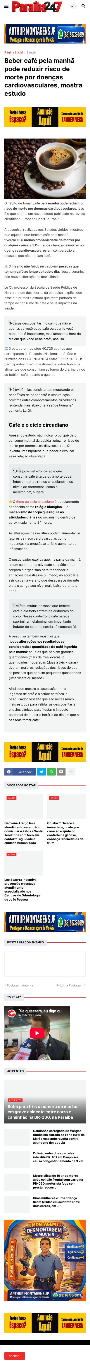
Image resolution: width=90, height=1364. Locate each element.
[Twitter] (41, 772)
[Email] (61, 772)
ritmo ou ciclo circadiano (35, 502)
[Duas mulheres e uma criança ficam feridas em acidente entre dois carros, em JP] (17, 1204)
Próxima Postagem (69, 985)
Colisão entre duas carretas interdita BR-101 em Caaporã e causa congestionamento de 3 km (58, 1157)
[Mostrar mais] (71, 772)
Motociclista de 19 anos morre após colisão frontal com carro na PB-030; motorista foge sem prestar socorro (58, 1181)
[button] (6, 6)
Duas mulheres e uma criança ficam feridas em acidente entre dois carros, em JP (56, 1202)
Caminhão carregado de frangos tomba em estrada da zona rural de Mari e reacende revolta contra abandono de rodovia (59, 1137)
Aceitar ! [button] (15, 1356)
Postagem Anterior (20, 985)
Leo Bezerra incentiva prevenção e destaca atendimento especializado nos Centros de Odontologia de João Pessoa (22, 889)
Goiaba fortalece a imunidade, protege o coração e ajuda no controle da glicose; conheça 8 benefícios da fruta (65, 833)
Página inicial (13, 52)
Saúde (31, 52)
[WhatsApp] (51, 772)
